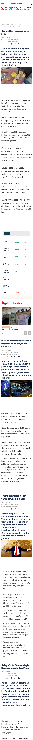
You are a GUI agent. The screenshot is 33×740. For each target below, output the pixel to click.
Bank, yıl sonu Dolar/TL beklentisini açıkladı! (15, 328)
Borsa (6, 7)
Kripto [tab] (7, 233)
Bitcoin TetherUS (6, 242)
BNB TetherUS (6, 256)
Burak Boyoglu (6, 37)
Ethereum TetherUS (6, 249)
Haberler (13, 24)
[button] (25, 333)
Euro (21, 7)
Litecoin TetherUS (6, 271)
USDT (4, 292)
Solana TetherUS (6, 264)
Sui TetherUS (6, 278)
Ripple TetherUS (6, 285)
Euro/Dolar (29, 7)
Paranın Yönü (5, 24)
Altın (20, 24)
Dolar (13, 7)
